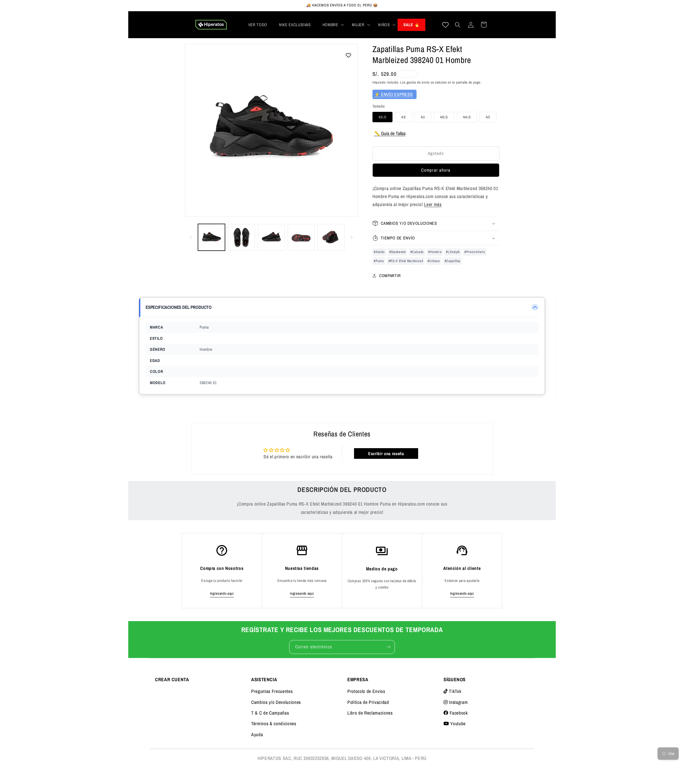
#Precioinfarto (474, 251)
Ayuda (257, 734)
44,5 (470, 118)
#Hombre (435, 251)
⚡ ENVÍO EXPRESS (393, 94)
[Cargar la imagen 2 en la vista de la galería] (241, 237)
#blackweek (397, 251)
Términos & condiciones (273, 723)
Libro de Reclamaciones (370, 713)
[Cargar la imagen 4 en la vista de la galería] (301, 237)
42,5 (385, 118)
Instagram (458, 702)
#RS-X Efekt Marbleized (405, 260)
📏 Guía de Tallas (390, 133)
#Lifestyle (453, 251)
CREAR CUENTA (172, 679)
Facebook (458, 713)
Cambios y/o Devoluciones (276, 702)
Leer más (432, 204)
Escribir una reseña (386, 453)
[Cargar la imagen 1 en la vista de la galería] (211, 237)
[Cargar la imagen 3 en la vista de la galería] (271, 237)
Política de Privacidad (368, 702)
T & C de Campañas (270, 713)
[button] (331, 25)
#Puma (379, 260)
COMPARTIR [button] (390, 275)
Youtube (457, 723)
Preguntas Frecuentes (272, 691)
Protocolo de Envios (366, 691)
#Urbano (434, 260)
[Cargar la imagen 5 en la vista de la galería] (330, 237)
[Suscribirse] (388, 647)
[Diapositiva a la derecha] (352, 237)
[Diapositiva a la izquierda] (191, 237)
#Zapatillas (452, 260)
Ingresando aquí (222, 593)
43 (491, 118)
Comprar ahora (435, 170)
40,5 (447, 118)
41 (426, 118)
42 (406, 118)
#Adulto (379, 251)
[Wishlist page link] (445, 25)
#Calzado (417, 251)
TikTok (454, 691)
